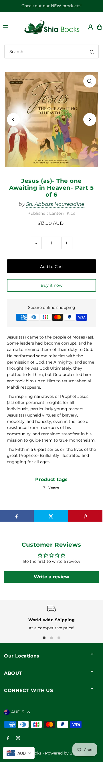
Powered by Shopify (65, 753)
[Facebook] (8, 738)
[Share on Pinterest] (85, 516)
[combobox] (51, 51)
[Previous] (13, 119)
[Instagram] (18, 738)
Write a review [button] (51, 576)
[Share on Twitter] (51, 516)
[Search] (92, 51)
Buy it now (51, 285)
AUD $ (17, 712)
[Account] (90, 27)
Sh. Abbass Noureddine (55, 204)
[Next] (89, 119)
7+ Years (51, 488)
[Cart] (99, 27)
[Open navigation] (10, 27)
